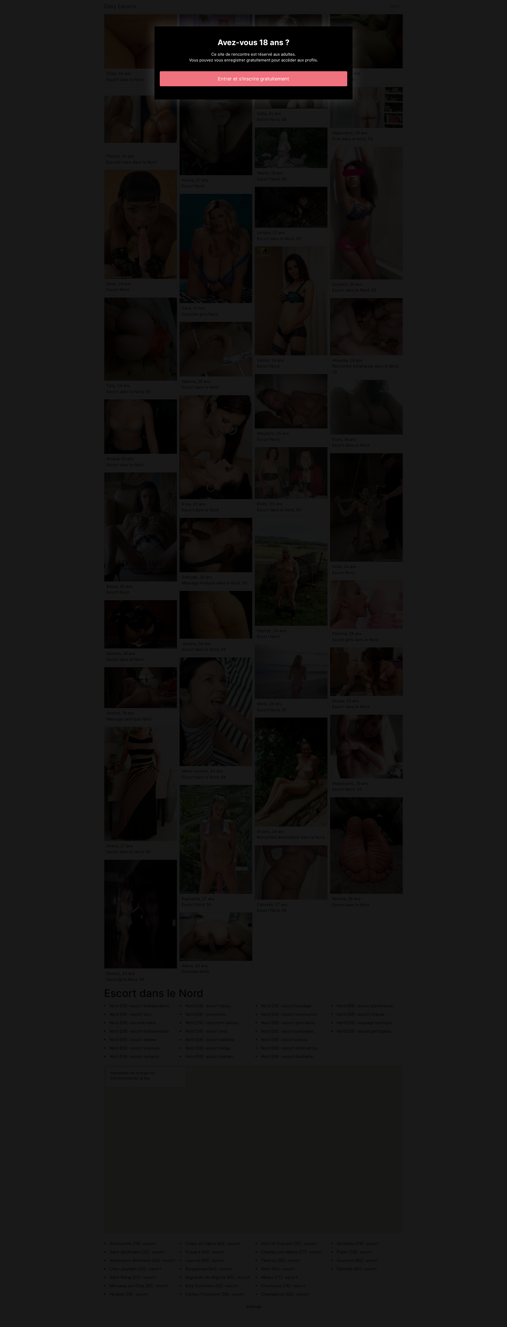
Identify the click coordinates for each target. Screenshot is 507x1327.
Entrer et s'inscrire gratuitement (253, 79)
